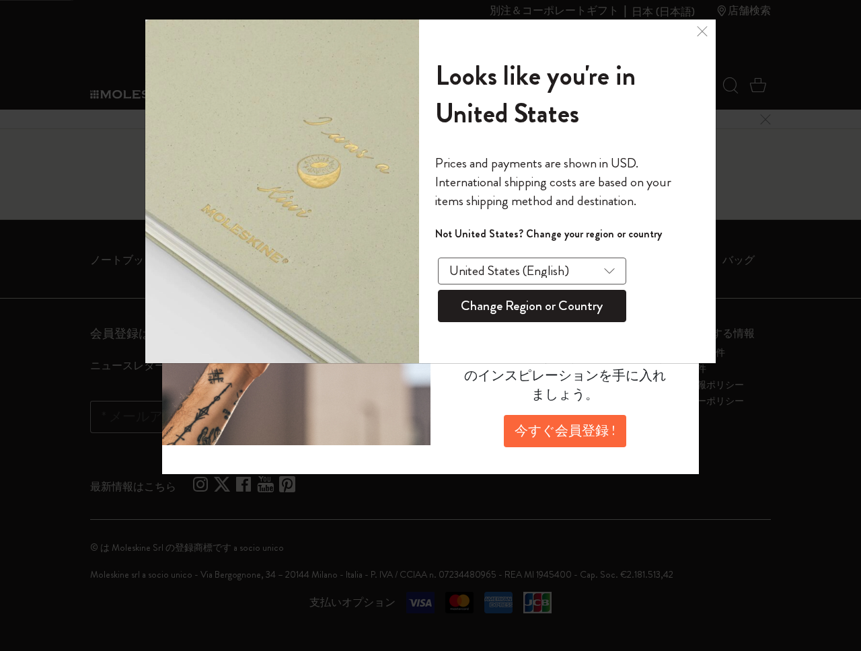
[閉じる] (702, 30)
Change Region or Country (532, 305)
